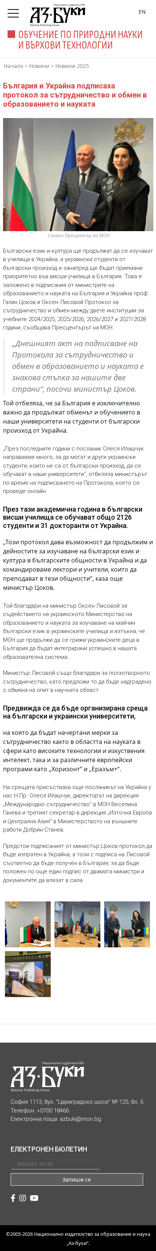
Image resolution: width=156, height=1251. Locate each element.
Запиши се (76, 1179)
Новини (39, 65)
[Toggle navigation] (15, 11)
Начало (13, 65)
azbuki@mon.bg (80, 1119)
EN (142, 11)
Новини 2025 (72, 65)
